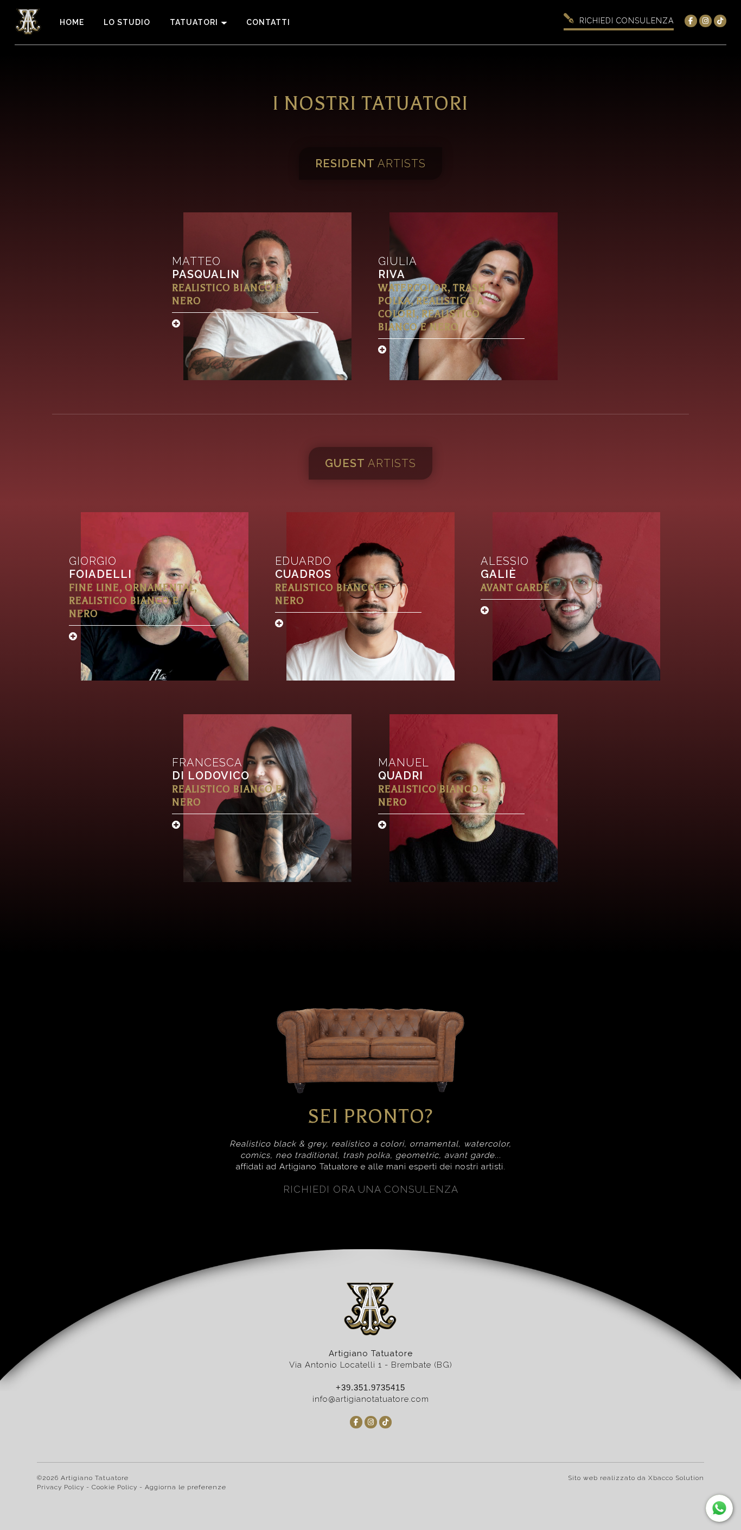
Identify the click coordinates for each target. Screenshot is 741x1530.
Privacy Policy (60, 1487)
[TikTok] (720, 21)
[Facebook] (691, 21)
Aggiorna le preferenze (185, 1487)
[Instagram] (705, 21)
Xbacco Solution (676, 1478)
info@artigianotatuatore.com (370, 1399)
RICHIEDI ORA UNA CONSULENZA (370, 1189)
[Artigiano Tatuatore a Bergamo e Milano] (32, 22)
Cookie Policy (114, 1487)
